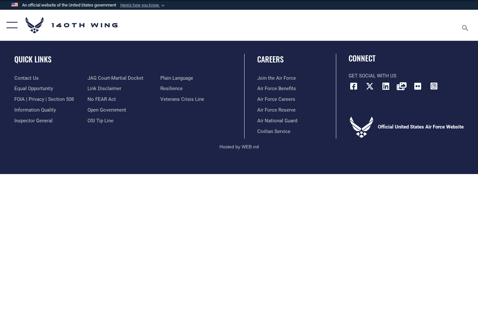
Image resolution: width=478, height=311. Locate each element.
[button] (143, 5)
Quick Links (32, 59)
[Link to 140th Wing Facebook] (353, 86)
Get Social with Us (372, 76)
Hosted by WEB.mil (239, 146)
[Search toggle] (466, 25)
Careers (270, 59)
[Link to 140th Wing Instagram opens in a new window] (434, 86)
